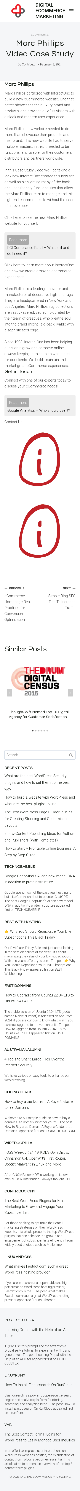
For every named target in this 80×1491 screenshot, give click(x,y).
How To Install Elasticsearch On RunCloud (38, 1385)
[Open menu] (71, 11)
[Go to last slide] (9, 692)
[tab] (32, 730)
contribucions (19, 1191)
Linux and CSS (17, 1257)
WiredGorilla (18, 1143)
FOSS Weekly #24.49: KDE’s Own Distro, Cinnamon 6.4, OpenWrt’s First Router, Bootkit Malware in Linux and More (36, 1158)
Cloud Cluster (19, 1320)
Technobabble (19, 866)
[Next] (70, 692)
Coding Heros (18, 1092)
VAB (8, 1425)
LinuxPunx (14, 1375)
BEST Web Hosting (22, 922)
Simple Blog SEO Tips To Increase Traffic (62, 598)
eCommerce (40, 34)
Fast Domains (17, 986)
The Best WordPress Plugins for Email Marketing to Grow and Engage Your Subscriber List (35, 1206)
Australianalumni (22, 1050)
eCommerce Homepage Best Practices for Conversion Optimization (17, 604)
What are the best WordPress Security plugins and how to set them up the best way (37, 782)
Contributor (29, 64)
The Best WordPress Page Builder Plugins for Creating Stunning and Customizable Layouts (38, 819)
